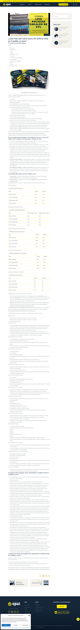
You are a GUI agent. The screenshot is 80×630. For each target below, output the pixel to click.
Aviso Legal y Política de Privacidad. (13, 627)
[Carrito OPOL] (76, 4)
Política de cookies (4, 627)
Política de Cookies (38, 611)
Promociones (47, 4)
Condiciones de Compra (39, 607)
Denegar (15, 625)
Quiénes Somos (38, 4)
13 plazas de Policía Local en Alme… (63, 43)
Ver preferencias (25, 625)
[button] (29, 615)
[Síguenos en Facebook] (74, 1)
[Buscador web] (73, 4)
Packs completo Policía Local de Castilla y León (29, 92)
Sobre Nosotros (27, 611)
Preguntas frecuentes (39, 609)
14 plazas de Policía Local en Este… (63, 36)
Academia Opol (31, 305)
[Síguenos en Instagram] (76, 1)
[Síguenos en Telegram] (43, 576)
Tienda (29, 4)
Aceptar (6, 625)
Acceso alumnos (64, 4)
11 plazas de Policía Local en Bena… (63, 29)
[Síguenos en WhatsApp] (40, 576)
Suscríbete (62, 606)
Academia (22, 4)
